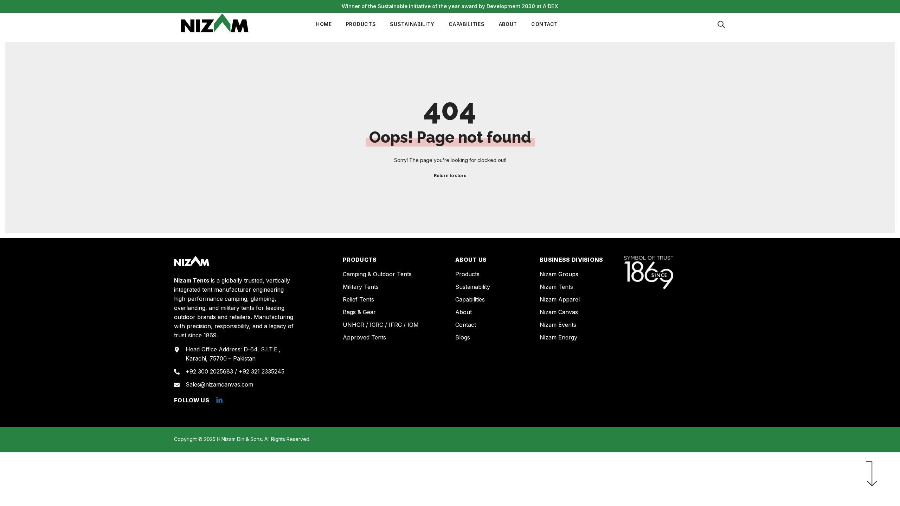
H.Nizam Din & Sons (239, 439)
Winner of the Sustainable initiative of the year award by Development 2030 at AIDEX (450, 6)
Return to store (450, 175)
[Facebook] (219, 400)
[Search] (721, 24)
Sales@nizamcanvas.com (219, 384)
